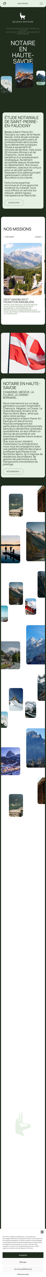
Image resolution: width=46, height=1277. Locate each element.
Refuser (23, 1262)
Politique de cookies (23, 1274)
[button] (42, 1232)
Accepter (23, 1255)
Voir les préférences (23, 1269)
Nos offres (23, 3)
